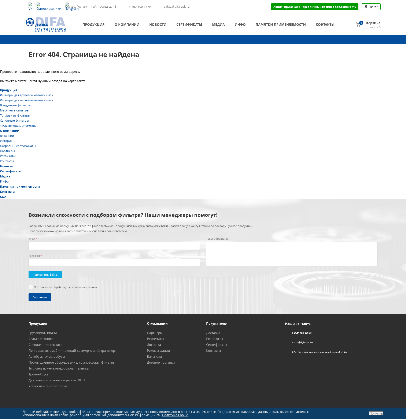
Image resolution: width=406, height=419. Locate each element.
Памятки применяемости (281, 24)
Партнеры (7, 151)
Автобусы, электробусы (47, 356)
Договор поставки (161, 362)
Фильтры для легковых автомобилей (26, 100)
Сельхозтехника (41, 339)
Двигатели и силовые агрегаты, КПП (57, 380)
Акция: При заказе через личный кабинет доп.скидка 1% (314, 7)
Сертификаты (189, 24)
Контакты (325, 24)
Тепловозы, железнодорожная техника (59, 368)
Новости (157, 24)
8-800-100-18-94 (140, 7)
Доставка (154, 344)
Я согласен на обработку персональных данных (65, 287)
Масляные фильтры (14, 110)
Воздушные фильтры (15, 105)
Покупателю (216, 323)
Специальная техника (45, 344)
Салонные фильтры (14, 120)
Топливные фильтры (15, 115)
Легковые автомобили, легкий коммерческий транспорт (73, 350)
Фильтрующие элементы (18, 126)
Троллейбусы (39, 374)
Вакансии (7, 136)
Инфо (240, 24)
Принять (376, 413)
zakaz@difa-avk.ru (177, 6)
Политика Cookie (175, 415)
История (6, 141)
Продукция (93, 24)
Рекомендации (158, 350)
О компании (127, 24)
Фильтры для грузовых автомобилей (26, 95)
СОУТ (4, 197)
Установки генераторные (48, 386)
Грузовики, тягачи (43, 333)
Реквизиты (8, 156)
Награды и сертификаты (18, 146)
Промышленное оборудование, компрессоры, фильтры (72, 362)
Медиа (218, 24)
